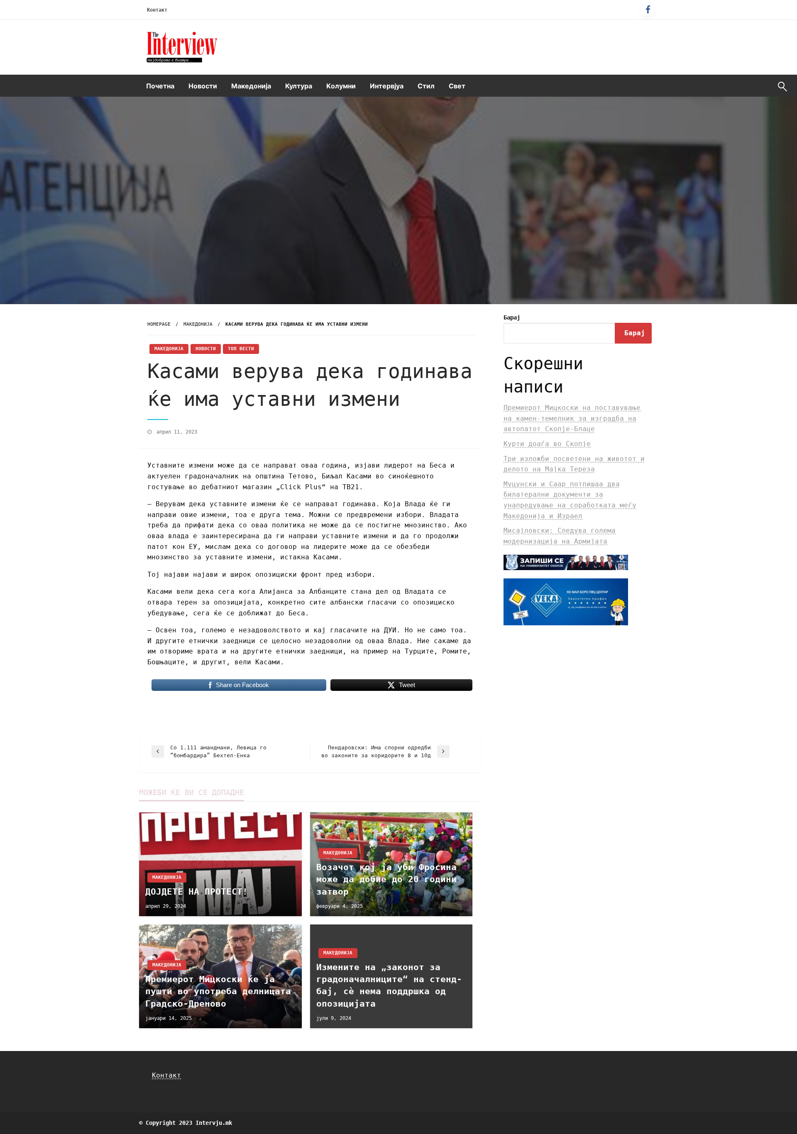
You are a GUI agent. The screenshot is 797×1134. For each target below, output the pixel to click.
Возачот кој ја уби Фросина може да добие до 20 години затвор (386, 879)
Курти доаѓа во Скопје (547, 444)
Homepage (159, 324)
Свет (457, 86)
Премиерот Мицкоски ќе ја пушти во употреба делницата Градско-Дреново (218, 991)
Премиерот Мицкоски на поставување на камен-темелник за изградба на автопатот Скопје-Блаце (572, 418)
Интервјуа (386, 86)
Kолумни (341, 86)
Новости (202, 86)
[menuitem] (160, 86)
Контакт (157, 10)
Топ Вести (241, 348)
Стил (426, 86)
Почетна (160, 86)
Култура (298, 86)
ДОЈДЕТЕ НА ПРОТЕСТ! (196, 892)
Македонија (251, 86)
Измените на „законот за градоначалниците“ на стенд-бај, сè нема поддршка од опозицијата (389, 985)
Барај (512, 317)
